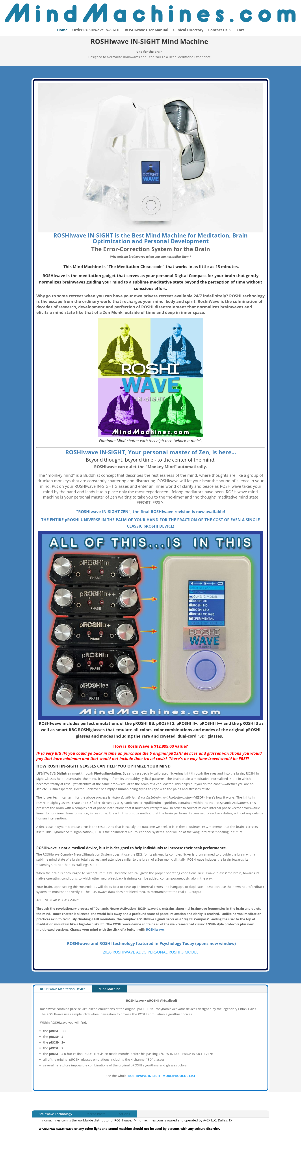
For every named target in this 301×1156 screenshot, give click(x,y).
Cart (240, 30)
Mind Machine (109, 989)
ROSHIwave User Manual (146, 30)
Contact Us (217, 30)
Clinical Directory (188, 30)
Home (62, 30)
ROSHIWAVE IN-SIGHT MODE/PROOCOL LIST (161, 1076)
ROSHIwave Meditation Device (62, 989)
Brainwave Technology (55, 1114)
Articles (124, 1114)
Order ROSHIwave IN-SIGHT (96, 30)
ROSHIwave (155, 929)
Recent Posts (95, 1114)
